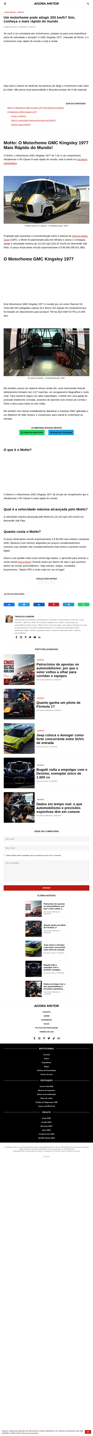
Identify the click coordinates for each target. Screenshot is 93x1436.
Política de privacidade (29, 1433)
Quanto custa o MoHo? (21, 125)
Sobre (47, 1016)
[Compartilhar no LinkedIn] (39, 604)
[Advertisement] (46, 63)
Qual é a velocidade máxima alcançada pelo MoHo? (33, 120)
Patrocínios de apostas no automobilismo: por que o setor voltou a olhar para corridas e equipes (57, 670)
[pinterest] (25, 637)
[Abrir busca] (87, 4)
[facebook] (16, 637)
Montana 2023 (46, 1126)
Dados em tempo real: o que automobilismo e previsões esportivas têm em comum (59, 808)
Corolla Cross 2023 (46, 1134)
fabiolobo (46, 1156)
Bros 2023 (46, 1130)
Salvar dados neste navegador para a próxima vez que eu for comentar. (33, 855)
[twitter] (30, 637)
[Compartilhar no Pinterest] (53, 604)
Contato (46, 1012)
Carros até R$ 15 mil (46, 1106)
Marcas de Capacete (46, 1090)
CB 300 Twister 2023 (46, 1138)
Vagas (46, 1024)
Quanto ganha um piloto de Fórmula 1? (58, 704)
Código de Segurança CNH (46, 1102)
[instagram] (21, 637)
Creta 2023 (46, 1118)
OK (88, 1432)
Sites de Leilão (46, 1098)
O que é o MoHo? (18, 116)
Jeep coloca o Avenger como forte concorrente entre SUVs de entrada (60, 739)
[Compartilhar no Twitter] (24, 604)
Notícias (20, 12)
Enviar (46, 888)
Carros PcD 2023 (46, 1086)
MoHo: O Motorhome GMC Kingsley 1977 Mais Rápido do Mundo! (35, 108)
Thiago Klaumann (24, 617)
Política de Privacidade (46, 1028)
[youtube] (34, 637)
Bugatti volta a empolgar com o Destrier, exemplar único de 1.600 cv (61, 773)
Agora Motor (10, 12)
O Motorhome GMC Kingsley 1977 (22, 112)
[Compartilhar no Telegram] (68, 604)
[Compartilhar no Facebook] (9, 604)
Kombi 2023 (46, 1122)
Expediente (46, 1020)
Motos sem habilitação (46, 1094)
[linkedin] (39, 637)
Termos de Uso (46, 1032)
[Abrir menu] (5, 3)
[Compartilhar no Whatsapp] (83, 604)
